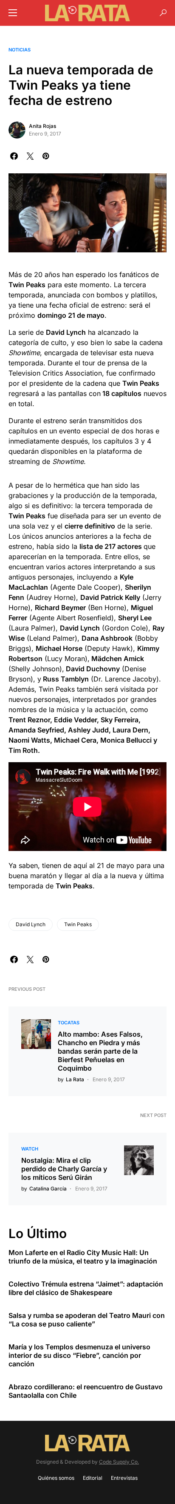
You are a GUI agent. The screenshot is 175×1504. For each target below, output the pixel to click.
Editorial (92, 1478)
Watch (29, 1149)
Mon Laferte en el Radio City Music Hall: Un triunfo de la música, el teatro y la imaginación (82, 1256)
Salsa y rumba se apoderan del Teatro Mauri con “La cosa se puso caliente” (86, 1319)
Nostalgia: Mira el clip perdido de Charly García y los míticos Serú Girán (64, 1169)
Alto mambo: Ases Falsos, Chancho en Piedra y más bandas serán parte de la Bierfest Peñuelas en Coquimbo (100, 1051)
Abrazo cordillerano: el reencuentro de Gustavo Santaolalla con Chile (85, 1390)
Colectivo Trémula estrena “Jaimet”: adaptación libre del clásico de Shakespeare (85, 1288)
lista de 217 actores (110, 546)
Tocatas (68, 1023)
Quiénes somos (56, 1478)
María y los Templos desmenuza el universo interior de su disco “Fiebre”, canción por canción (79, 1355)
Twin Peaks (78, 924)
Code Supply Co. (119, 1462)
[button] (12, 12)
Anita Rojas (42, 126)
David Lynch (30, 924)
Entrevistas (124, 1478)
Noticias (19, 50)
